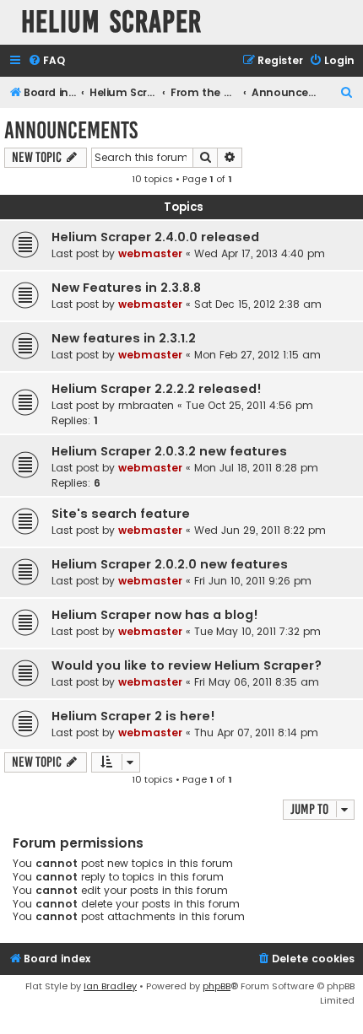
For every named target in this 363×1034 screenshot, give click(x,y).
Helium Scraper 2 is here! (133, 716)
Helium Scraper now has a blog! (154, 614)
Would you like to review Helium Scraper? (186, 665)
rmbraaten (146, 405)
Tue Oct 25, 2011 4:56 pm (249, 405)
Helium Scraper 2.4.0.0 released (155, 237)
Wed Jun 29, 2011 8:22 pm (260, 530)
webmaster (150, 253)
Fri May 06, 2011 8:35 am (256, 682)
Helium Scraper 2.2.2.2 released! (156, 388)
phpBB (216, 986)
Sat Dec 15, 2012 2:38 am (258, 304)
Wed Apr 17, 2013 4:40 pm (259, 253)
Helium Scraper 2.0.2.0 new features (169, 564)
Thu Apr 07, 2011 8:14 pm (256, 732)
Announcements (71, 130)
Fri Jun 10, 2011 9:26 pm (253, 581)
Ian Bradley (110, 986)
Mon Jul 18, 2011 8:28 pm (256, 467)
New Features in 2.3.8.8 (126, 287)
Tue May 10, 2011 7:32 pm (257, 631)
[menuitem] (46, 61)
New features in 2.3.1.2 (123, 338)
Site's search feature (120, 513)
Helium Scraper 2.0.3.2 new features (169, 451)
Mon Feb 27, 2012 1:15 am (257, 354)
